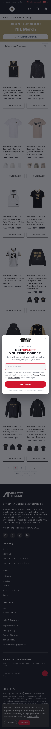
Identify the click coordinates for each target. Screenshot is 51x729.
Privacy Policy (38, 375)
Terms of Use (14, 378)
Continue (25, 384)
